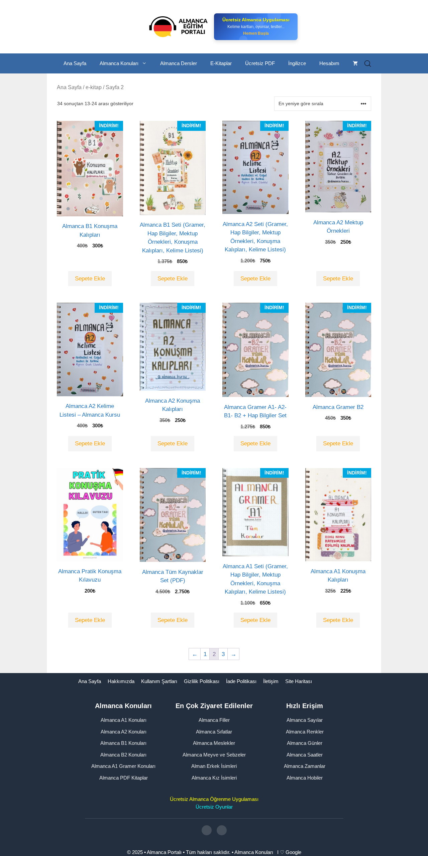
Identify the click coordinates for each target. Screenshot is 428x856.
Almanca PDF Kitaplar (123, 778)
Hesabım (329, 63)
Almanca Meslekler (214, 743)
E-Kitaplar (221, 63)
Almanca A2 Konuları (123, 731)
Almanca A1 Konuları (123, 720)
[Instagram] (207, 830)
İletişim (271, 681)
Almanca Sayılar (305, 720)
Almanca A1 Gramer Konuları (123, 766)
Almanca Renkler (305, 731)
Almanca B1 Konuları (123, 743)
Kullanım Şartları (159, 681)
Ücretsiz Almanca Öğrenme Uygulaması (214, 799)
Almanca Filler (214, 720)
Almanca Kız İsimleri (214, 778)
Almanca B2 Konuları (123, 755)
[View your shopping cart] (355, 63)
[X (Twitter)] (222, 830)
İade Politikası (241, 681)
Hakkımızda (121, 681)
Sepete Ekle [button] (90, 278)
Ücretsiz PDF (260, 63)
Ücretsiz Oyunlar (214, 807)
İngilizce (297, 63)
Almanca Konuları (119, 63)
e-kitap (94, 87)
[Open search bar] (367, 63)
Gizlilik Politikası (201, 681)
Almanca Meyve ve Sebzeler (214, 755)
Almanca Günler (304, 743)
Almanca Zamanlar (304, 766)
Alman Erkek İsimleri (214, 766)
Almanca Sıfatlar (214, 731)
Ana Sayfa (75, 63)
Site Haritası (298, 681)
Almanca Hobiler (305, 778)
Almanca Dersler (178, 63)
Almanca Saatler (305, 755)
